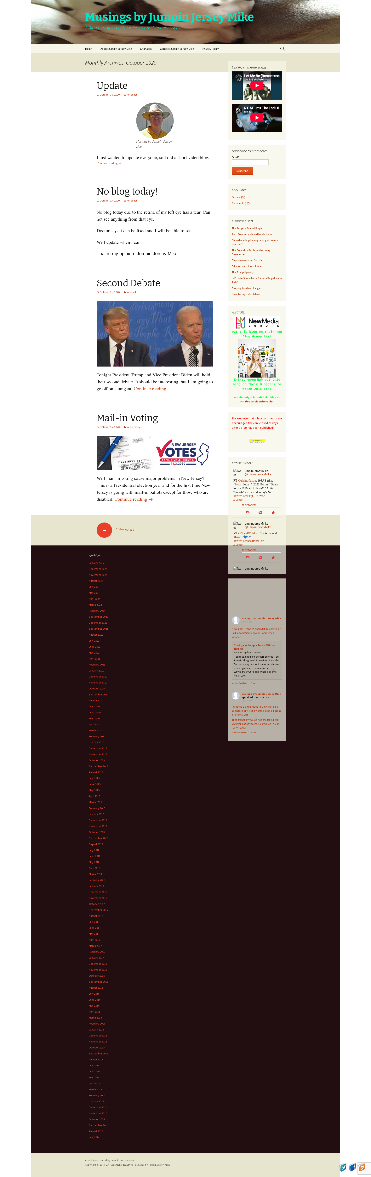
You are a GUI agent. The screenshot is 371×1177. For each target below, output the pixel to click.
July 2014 (94, 1137)
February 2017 (97, 951)
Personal (132, 94)
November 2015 (98, 1041)
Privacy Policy (210, 49)
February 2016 (97, 1023)
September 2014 (98, 1125)
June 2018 (94, 856)
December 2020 (98, 676)
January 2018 (96, 886)
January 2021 (96, 670)
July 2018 (94, 850)
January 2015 (96, 1101)
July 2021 (94, 640)
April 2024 (94, 598)
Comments (241, 203)
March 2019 (95, 802)
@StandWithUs (247, 480)
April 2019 (94, 796)
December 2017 (98, 892)
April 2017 (94, 940)
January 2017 (96, 957)
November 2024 (98, 575)
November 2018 (98, 826)
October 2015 (97, 1047)
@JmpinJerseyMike (258, 474)
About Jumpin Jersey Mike (116, 49)
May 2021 (94, 652)
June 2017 (94, 928)
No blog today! (127, 191)
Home (88, 49)
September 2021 (98, 628)
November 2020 (98, 682)
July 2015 (94, 1065)
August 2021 (96, 634)
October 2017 (97, 904)
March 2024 (95, 604)
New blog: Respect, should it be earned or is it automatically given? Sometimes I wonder (256, 633)
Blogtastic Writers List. (259, 401)
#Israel (237, 484)
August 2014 (96, 1131)
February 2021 (97, 664)
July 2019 (94, 778)
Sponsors (146, 49)
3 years (238, 492)
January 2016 (96, 1029)
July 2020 (94, 706)
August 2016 (96, 987)
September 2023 (98, 616)
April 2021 (94, 658)
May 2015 (94, 1077)
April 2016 (94, 1011)
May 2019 (94, 790)
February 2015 (97, 1095)
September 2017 (98, 910)
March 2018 (95, 874)
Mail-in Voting (127, 418)
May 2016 (94, 1005)
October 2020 (97, 688)
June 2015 (94, 1071)
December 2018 (98, 820)
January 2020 (96, 742)
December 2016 (98, 963)
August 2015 (96, 1059)
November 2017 (98, 898)
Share (253, 683)
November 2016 (98, 969)
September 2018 (98, 838)
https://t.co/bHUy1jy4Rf (248, 541)
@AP (264, 525)
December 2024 (98, 569)
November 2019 (98, 754)
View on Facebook (240, 683)
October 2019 (97, 760)
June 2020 (94, 712)
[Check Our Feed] (362, 1167)
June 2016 (94, 999)
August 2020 (96, 700)
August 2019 (96, 772)
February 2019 (97, 808)
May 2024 (94, 592)
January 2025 (96, 563)
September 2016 (98, 981)
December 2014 (98, 1107)
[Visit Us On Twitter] (343, 1167)
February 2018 (97, 880)
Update (112, 85)
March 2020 (95, 730)
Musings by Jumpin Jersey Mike (261, 618)
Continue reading (109, 163)
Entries (238, 197)
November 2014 (98, 1113)
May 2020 (94, 718)
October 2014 (97, 1119)
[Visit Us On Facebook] (352, 1167)
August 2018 (96, 844)
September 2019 (98, 766)
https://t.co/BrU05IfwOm (248, 488)
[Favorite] (273, 505)
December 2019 (98, 748)
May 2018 (94, 862)
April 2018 (94, 868)
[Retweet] (260, 505)
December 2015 (98, 1035)
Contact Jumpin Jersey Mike (177, 49)
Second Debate (128, 283)
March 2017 (95, 946)
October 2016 (97, 975)
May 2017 (94, 934)
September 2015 (98, 1053)
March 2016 (95, 1017)
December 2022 (98, 622)
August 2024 (96, 581)
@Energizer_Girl (248, 525)
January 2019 (96, 814)
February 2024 (97, 610)
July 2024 (94, 586)
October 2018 (97, 832)
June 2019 (94, 784)
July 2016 (94, 993)
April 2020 (94, 724)
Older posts (118, 530)
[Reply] (247, 505)
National (131, 292)
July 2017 (94, 922)
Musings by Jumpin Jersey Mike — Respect (254, 647)
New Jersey (133, 427)
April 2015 (94, 1083)
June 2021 (94, 646)
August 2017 (96, 916)
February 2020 (97, 736)
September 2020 (98, 694)
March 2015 (95, 1089)
